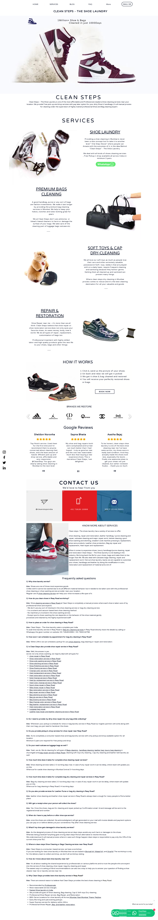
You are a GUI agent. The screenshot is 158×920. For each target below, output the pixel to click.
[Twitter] (4, 463)
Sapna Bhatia (78, 434)
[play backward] (28, 416)
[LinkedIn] (4, 468)
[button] (36, 416)
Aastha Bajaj (114, 434)
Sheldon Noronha (44, 434)
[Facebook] (4, 457)
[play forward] (129, 416)
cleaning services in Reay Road (48, 603)
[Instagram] (4, 452)
